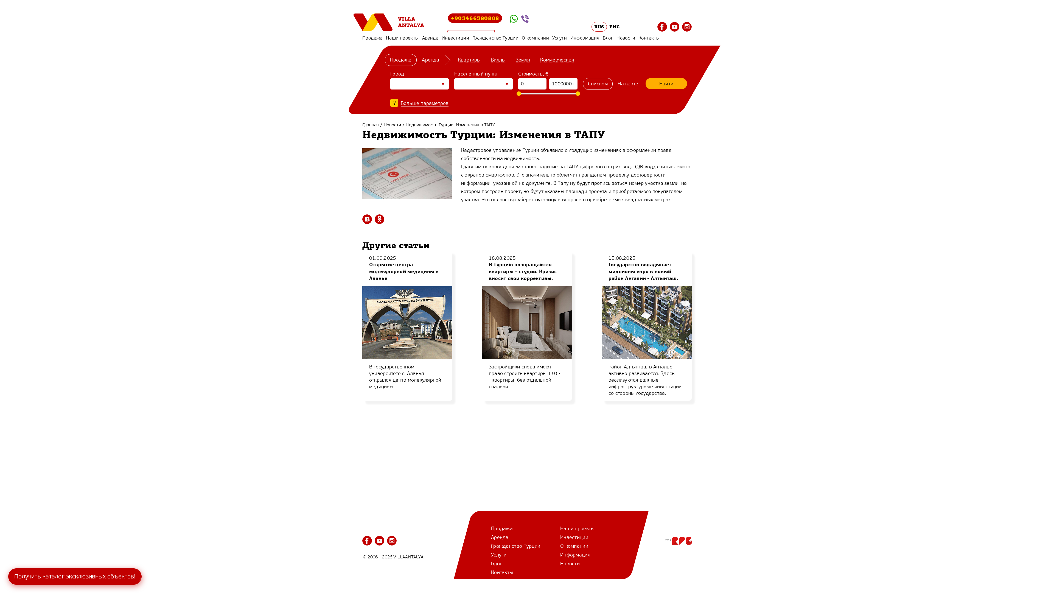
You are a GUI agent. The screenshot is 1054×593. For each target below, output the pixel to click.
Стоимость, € (533, 74)
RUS (599, 27)
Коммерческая (557, 60)
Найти (666, 84)
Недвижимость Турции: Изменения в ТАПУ (450, 124)
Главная (370, 124)
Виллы (498, 60)
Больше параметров (424, 103)
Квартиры (469, 60)
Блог (608, 38)
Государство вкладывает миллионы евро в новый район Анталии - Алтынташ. (643, 271)
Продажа (372, 38)
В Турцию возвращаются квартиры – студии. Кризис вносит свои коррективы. (523, 271)
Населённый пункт (476, 74)
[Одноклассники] (379, 219)
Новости (625, 38)
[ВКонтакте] (367, 219)
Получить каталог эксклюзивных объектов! (75, 576)
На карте (628, 84)
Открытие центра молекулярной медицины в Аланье (404, 271)
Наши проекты (402, 38)
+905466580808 (475, 18)
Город (397, 74)
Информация (584, 38)
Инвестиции (455, 38)
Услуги (559, 38)
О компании (535, 38)
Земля (523, 60)
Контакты (649, 38)
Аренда (430, 38)
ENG (614, 27)
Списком (598, 84)
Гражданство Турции (495, 38)
